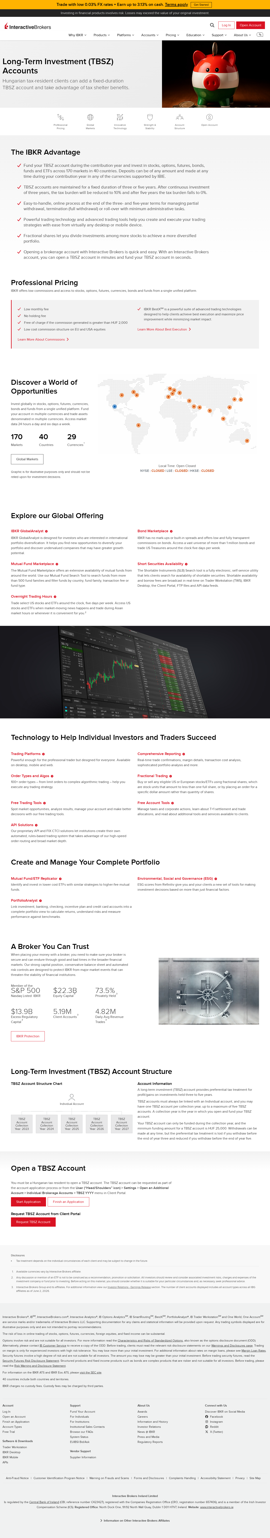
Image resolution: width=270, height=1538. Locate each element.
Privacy (240, 1478)
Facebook (216, 1417)
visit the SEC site (90, 1372)
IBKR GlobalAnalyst (27, 531)
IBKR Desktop (11, 1452)
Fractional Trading (153, 776)
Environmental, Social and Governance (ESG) (175, 878)
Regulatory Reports (150, 1442)
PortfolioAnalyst (24, 900)
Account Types (12, 1427)
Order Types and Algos (30, 776)
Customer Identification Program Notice (59, 1478)
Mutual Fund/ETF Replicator (34, 878)
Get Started (201, 5)
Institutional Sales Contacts (87, 1427)
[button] (260, 36)
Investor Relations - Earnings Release (129, 1287)
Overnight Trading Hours (31, 596)
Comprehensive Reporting (159, 754)
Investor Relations (149, 1427)
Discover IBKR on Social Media (225, 1411)
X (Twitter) (216, 1432)
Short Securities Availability (160, 564)
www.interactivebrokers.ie (217, 1507)
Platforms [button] (124, 35)
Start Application (28, 1202)
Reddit (214, 1427)
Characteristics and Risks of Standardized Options (150, 1340)
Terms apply (176, 4)
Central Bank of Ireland (44, 1502)
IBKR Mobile (10, 1457)
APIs (5, 1462)
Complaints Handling (182, 1478)
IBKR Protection (27, 1036)
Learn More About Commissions (41, 339)
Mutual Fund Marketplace (32, 564)
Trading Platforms (25, 754)
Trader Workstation (15, 1447)
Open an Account (14, 1417)
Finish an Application (68, 1202)
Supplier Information (83, 1457)
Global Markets (27, 459)
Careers (143, 1417)
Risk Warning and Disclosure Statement (40, 1366)
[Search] (212, 25)
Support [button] (217, 35)
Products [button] (100, 35)
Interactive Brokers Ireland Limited (135, 1496)
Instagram (216, 1422)
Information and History (153, 1422)
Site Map (255, 1478)
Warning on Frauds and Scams (109, 1478)
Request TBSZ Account (33, 1222)
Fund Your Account (82, 1411)
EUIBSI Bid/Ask (79, 1442)
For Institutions (79, 1422)
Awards (142, 1411)
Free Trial (9, 1432)
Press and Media (148, 1437)
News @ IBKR (146, 1432)
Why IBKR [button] (76, 35)
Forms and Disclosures (149, 1478)
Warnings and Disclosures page (232, 1345)
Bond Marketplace (153, 531)
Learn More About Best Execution (162, 329)
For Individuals (79, 1417)
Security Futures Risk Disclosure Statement (31, 1361)
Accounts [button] (148, 35)
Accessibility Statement (216, 1478)
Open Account (250, 25)
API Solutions (22, 825)
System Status (79, 1437)
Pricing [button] (171, 35)
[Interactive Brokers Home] (28, 25)
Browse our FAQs (81, 1432)
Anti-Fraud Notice (17, 1478)
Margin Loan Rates (254, 1350)
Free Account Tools (154, 803)
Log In (226, 25)
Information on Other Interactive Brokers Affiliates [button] (137, 1520)
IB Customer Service (53, 1345)
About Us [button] (241, 35)
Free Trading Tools (26, 803)
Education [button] (193, 35)
